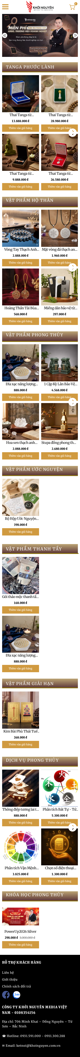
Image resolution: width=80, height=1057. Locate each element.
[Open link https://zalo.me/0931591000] (16, 995)
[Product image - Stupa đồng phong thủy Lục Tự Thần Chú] (59, 421)
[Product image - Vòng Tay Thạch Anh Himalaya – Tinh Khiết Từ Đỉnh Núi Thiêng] (20, 228)
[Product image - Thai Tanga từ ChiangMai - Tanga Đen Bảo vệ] (20, 93)
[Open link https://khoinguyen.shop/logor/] (40, 35)
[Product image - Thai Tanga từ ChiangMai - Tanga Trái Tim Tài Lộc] (59, 152)
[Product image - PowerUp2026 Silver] (20, 916)
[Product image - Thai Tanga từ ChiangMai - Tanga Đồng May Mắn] (20, 152)
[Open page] (40, 7)
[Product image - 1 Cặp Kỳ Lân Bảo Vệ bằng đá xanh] (59, 362)
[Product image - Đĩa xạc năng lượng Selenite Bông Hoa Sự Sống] (20, 362)
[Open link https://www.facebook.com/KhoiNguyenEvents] (6, 995)
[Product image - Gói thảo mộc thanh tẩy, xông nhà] (20, 575)
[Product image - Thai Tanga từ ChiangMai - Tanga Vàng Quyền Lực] (59, 93)
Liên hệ (8, 973)
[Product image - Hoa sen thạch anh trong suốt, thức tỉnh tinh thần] (20, 421)
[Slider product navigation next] (72, 132)
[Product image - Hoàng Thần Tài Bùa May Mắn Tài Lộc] (20, 287)
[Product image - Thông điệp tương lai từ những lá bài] (20, 788)
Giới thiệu (9, 979)
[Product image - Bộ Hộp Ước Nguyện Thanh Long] (20, 497)
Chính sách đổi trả (16, 986)
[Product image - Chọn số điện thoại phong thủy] (59, 847)
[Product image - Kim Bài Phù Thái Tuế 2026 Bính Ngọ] (20, 710)
